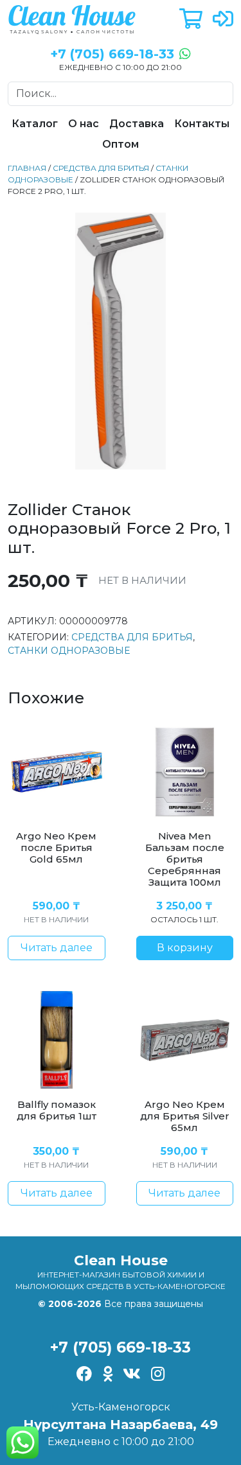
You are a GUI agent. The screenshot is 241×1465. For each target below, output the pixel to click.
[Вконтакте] (132, 1375)
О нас (83, 124)
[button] (190, 19)
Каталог (35, 124)
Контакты (201, 124)
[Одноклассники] (107, 1375)
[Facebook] (84, 1375)
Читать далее (57, 948)
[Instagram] (158, 1375)
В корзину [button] (185, 948)
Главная (27, 168)
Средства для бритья (101, 168)
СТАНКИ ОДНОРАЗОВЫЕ (69, 650)
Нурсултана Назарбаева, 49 (120, 1424)
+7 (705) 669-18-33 (120, 1347)
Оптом (120, 144)
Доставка (136, 124)
